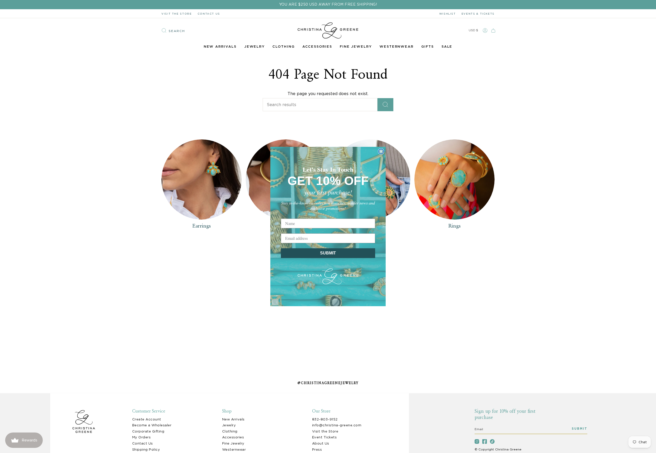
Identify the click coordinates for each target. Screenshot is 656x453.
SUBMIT (328, 253)
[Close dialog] (381, 151)
